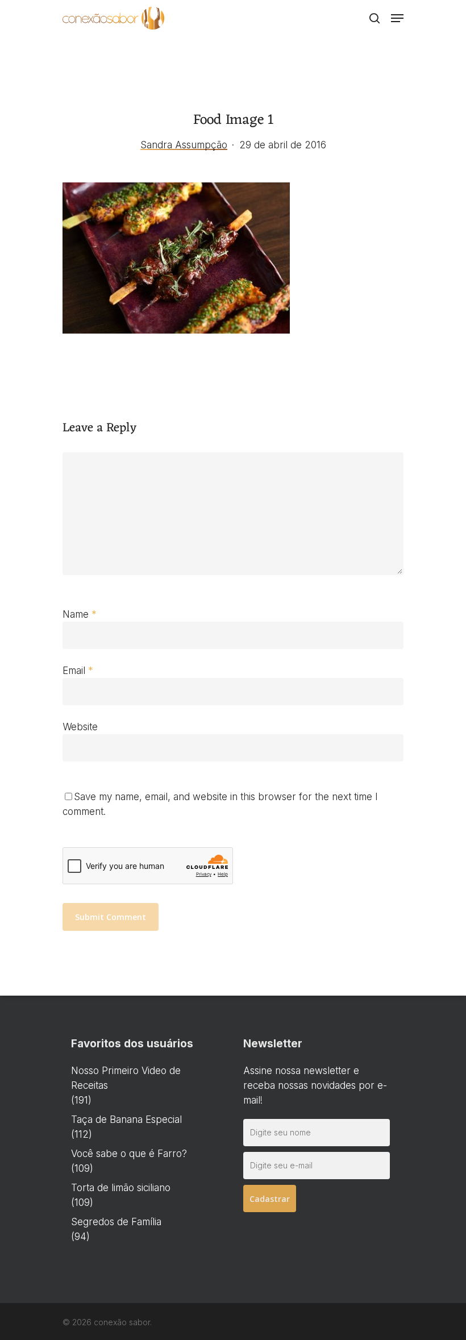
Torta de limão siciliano (120, 1187)
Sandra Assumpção (183, 145)
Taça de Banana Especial (126, 1119)
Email (78, 670)
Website (80, 727)
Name (80, 614)
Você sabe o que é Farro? (129, 1153)
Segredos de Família (116, 1221)
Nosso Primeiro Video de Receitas (126, 1078)
